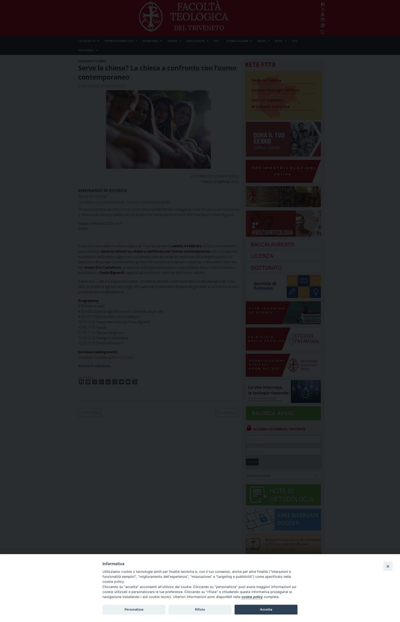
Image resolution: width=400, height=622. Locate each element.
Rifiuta (200, 609)
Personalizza (134, 609)
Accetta (266, 609)
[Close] (387, 566)
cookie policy (252, 597)
